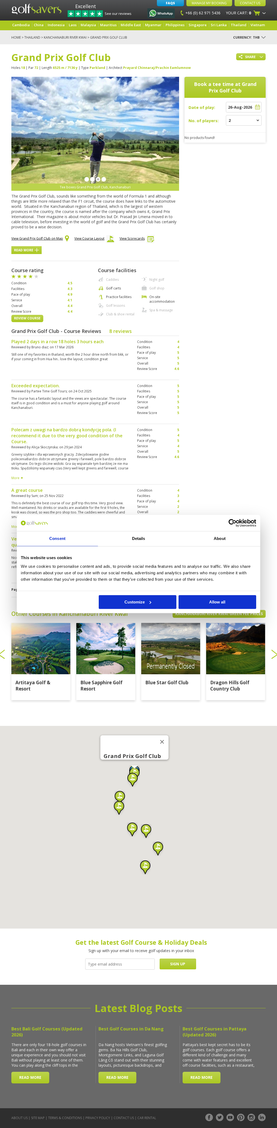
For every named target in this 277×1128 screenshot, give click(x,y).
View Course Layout (89, 238)
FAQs (170, 3)
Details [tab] (138, 538)
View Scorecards (132, 238)
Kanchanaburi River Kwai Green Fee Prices (219, 613)
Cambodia (21, 24)
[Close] (162, 741)
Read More (23, 250)
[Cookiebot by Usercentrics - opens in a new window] (232, 523)
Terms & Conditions (65, 1118)
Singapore (198, 24)
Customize (134, 602)
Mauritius (108, 24)
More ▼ (17, 478)
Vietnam (257, 24)
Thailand (238, 24)
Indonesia (56, 24)
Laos (73, 24)
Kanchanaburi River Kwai (65, 37)
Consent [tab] (57, 538)
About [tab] (220, 538)
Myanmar (153, 24)
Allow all (217, 602)
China (39, 24)
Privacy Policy (97, 1118)
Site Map (38, 1118)
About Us (19, 1118)
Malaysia (88, 24)
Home (16, 37)
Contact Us (250, 3)
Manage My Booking (209, 3)
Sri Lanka (219, 24)
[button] (119, 798)
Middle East (131, 24)
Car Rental (146, 1118)
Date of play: (202, 107)
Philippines (175, 24)
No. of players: (204, 120)
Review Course (27, 318)
